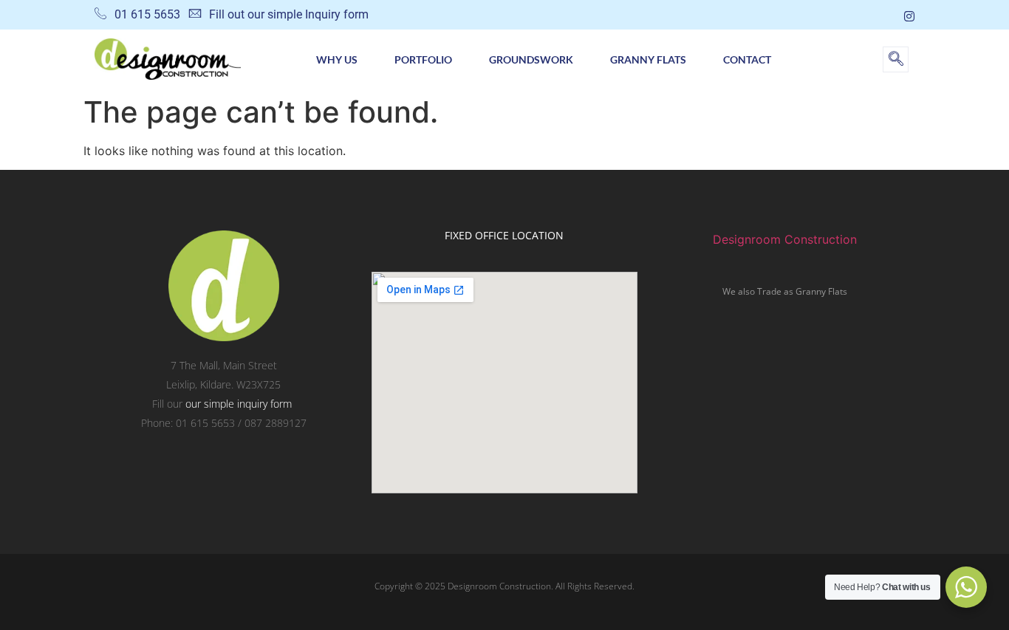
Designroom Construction (785, 239)
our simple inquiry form (238, 404)
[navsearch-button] (896, 59)
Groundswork (531, 59)
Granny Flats (648, 59)
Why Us (337, 59)
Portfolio (423, 59)
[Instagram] (909, 15)
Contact (747, 59)
